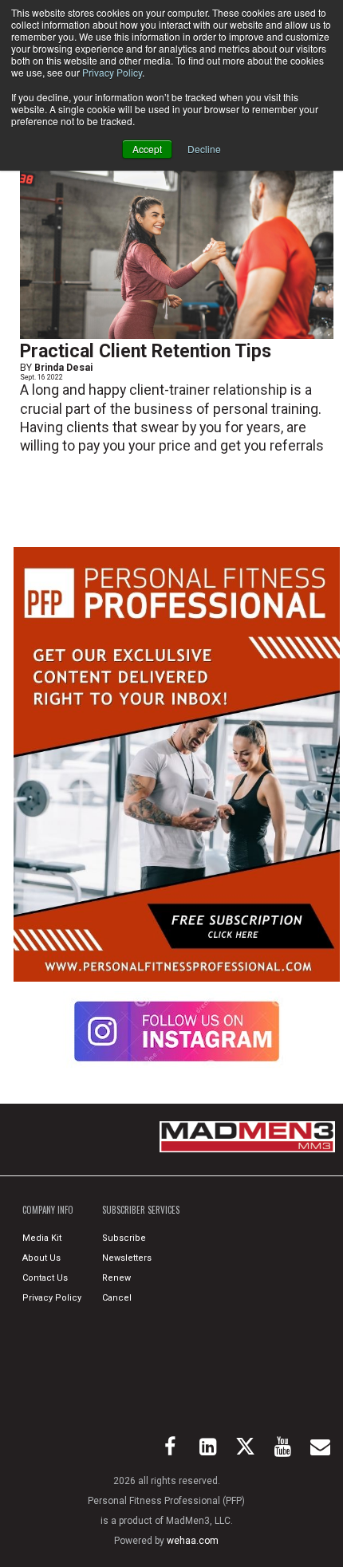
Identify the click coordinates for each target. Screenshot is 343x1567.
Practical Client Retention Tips (145, 351)
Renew (116, 1278)
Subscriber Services (140, 1209)
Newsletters (127, 1258)
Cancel (117, 1298)
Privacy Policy (112, 72)
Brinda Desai (63, 367)
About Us (41, 1258)
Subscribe (124, 1238)
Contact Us (45, 1278)
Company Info (47, 1209)
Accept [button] (147, 149)
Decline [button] (204, 149)
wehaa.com (193, 1540)
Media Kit (41, 1238)
